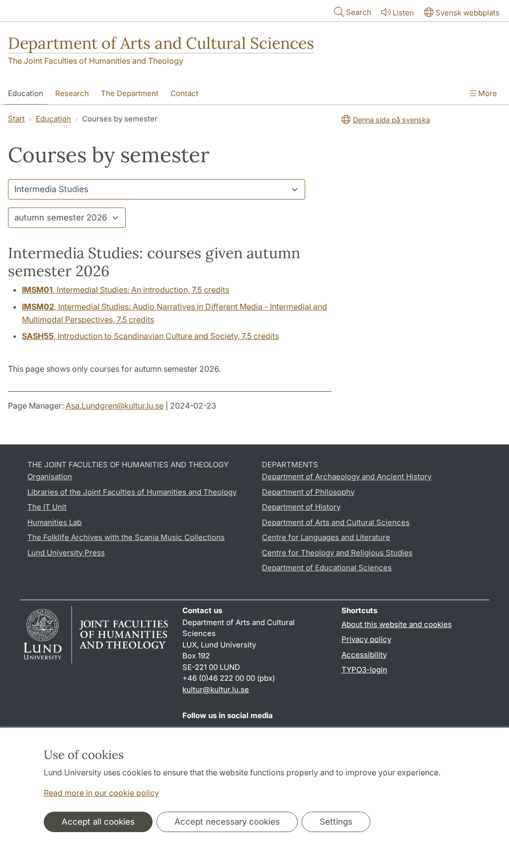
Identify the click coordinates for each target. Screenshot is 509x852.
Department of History (301, 507)
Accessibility (364, 654)
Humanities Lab (54, 522)
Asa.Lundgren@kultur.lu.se (115, 406)
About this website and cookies (396, 624)
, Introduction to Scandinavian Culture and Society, (150, 336)
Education (25, 93)
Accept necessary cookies (227, 822)
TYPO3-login (364, 669)
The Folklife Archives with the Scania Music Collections (126, 537)
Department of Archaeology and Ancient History (346, 476)
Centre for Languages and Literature (326, 537)
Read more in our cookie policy (101, 793)
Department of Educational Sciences (327, 567)
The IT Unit (47, 507)
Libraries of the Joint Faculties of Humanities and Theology (132, 492)
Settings (336, 822)
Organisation (49, 476)
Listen (403, 12)
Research (72, 93)
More (486, 93)
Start (16, 118)
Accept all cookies (98, 822)
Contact (184, 93)
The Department (130, 93)
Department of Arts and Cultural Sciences (161, 43)
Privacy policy (366, 639)
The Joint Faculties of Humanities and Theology (95, 61)
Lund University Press (66, 552)
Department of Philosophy (308, 492)
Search (358, 12)
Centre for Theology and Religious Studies (337, 552)
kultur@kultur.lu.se (215, 689)
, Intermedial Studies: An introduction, (125, 290)
